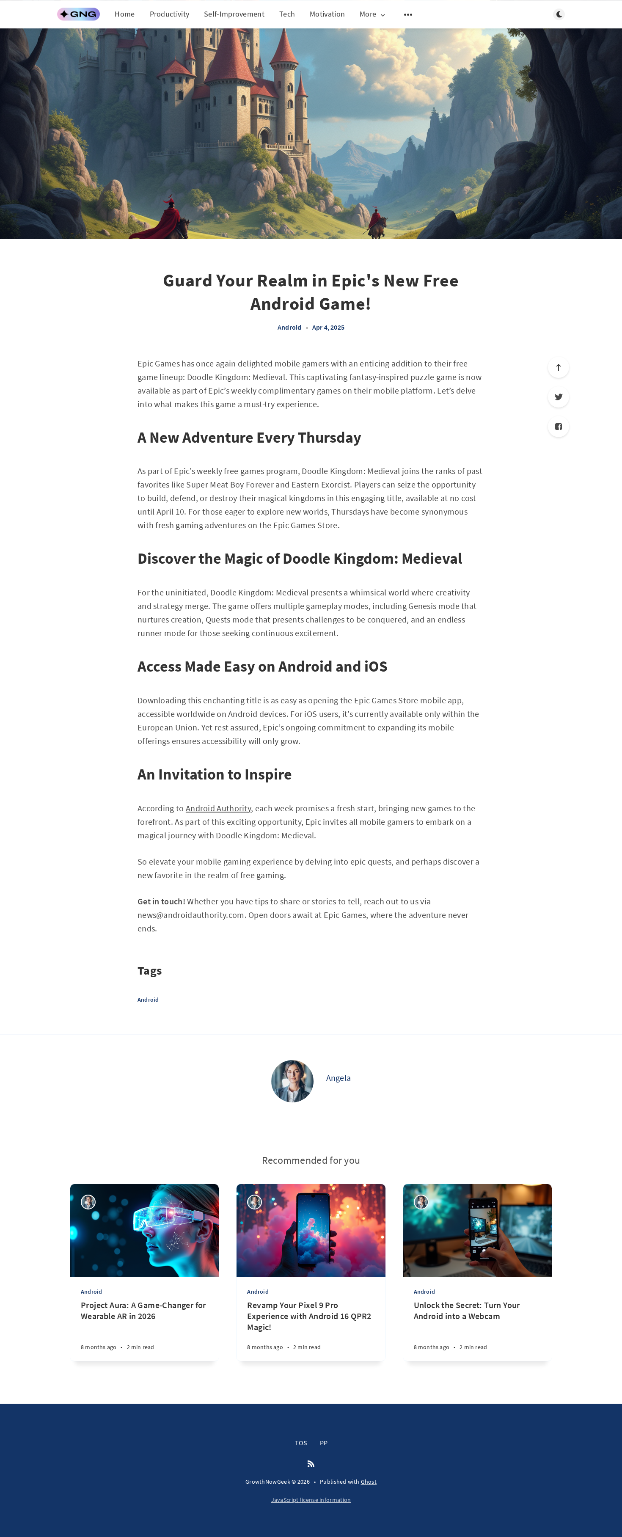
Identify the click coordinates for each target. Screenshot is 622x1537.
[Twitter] (558, 397)
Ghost (369, 1481)
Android (289, 327)
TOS (301, 1442)
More (368, 14)
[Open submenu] (408, 14)
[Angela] (292, 1081)
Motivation (327, 14)
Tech (287, 14)
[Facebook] (558, 426)
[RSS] (311, 1464)
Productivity (170, 14)
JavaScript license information (311, 1500)
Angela (338, 1077)
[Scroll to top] (558, 367)
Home (125, 14)
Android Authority (218, 808)
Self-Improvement (234, 14)
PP (324, 1442)
